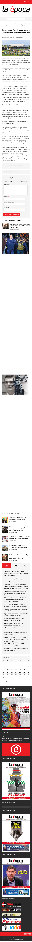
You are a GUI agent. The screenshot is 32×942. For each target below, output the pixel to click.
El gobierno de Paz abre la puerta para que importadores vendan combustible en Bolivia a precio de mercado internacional (16, 586)
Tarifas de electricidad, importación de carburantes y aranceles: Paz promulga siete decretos (15, 593)
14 (24, 669)
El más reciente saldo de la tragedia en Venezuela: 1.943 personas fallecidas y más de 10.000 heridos (16, 639)
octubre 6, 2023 (7, 37)
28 (24, 675)
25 (12, 675)
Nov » (7, 682)
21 (24, 672)
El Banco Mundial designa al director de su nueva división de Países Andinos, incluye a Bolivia (15, 580)
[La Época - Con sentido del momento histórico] (16, 9)
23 (3, 675)
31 (8, 678)
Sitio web (6, 207)
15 (28, 669)
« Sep (3, 682)
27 (20, 675)
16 (3, 672)
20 (20, 672)
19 (16, 672)
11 (12, 669)
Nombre (5, 196)
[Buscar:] (16, 19)
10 (8, 669)
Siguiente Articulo (16, 167)
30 (3, 678)
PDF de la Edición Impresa (12, 220)
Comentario (6, 184)
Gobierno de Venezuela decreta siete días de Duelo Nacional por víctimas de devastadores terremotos (15, 599)
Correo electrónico (8, 202)
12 (16, 669)
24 (8, 675)
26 (16, 675)
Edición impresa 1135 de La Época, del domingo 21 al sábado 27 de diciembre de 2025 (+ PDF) (20, 226)
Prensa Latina (19, 37)
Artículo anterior (16, 165)
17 (8, 672)
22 (28, 672)
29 (28, 675)
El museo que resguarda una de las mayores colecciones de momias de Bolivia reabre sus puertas (16, 573)
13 (20, 669)
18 (12, 672)
